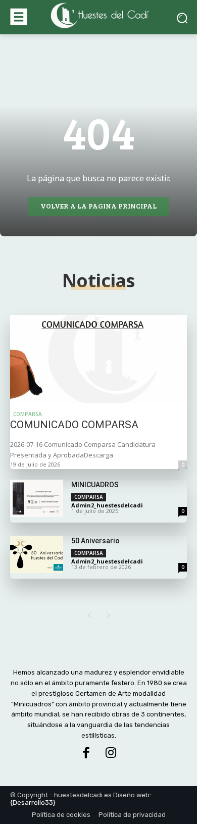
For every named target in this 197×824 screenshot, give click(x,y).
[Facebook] (86, 753)
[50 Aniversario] (36, 554)
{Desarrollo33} (33, 802)
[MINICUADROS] (36, 498)
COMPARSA (27, 414)
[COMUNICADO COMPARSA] (98, 359)
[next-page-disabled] (108, 615)
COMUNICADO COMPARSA (74, 425)
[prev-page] (88, 615)
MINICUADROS (95, 485)
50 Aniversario (95, 541)
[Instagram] (111, 753)
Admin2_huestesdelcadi (107, 505)
